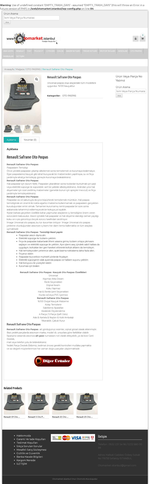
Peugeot (38, 51)
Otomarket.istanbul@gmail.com (117, 465)
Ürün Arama (11, 13)
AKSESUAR (122, 51)
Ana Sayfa (8, 51)
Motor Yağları (107, 51)
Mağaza (20, 69)
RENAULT (20, 51)
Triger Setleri (90, 51)
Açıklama (11, 140)
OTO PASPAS (33, 69)
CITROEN (50, 51)
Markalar (8, 56)
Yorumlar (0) (30, 140)
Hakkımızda (24, 435)
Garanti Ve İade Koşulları (31, 439)
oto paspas (136, 51)
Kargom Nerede (26, 460)
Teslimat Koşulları (27, 442)
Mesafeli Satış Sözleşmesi (31, 449)
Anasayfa (9, 69)
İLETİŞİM (20, 56)
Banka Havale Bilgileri (30, 456)
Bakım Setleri (73, 51)
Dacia (60, 51)
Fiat (29, 51)
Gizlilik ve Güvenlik (28, 453)
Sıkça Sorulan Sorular (29, 446)
